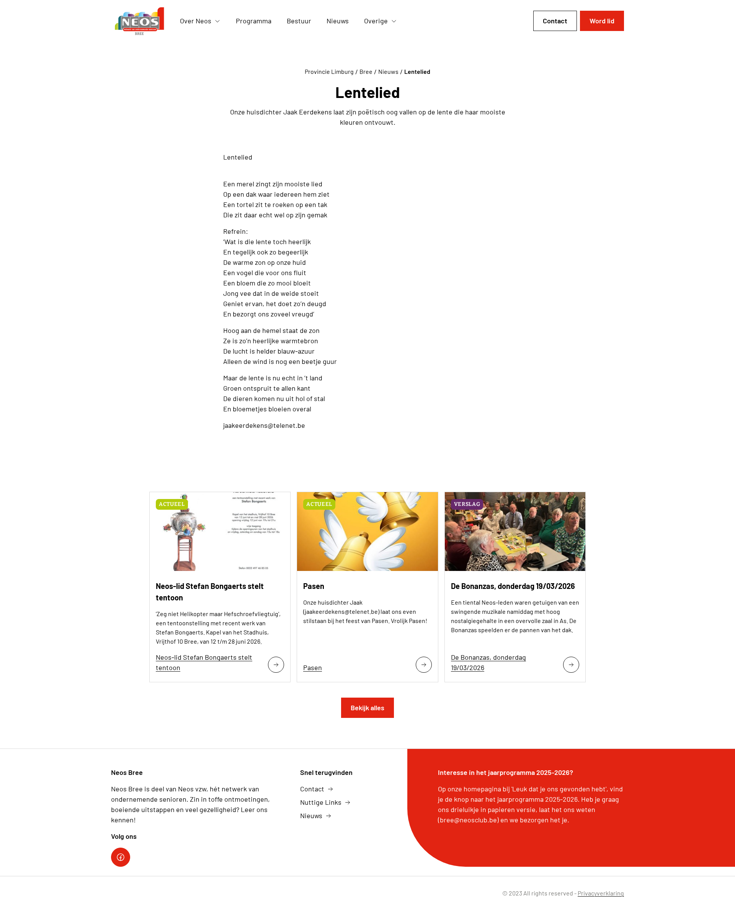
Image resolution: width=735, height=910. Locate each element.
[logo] (139, 21)
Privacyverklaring (601, 893)
